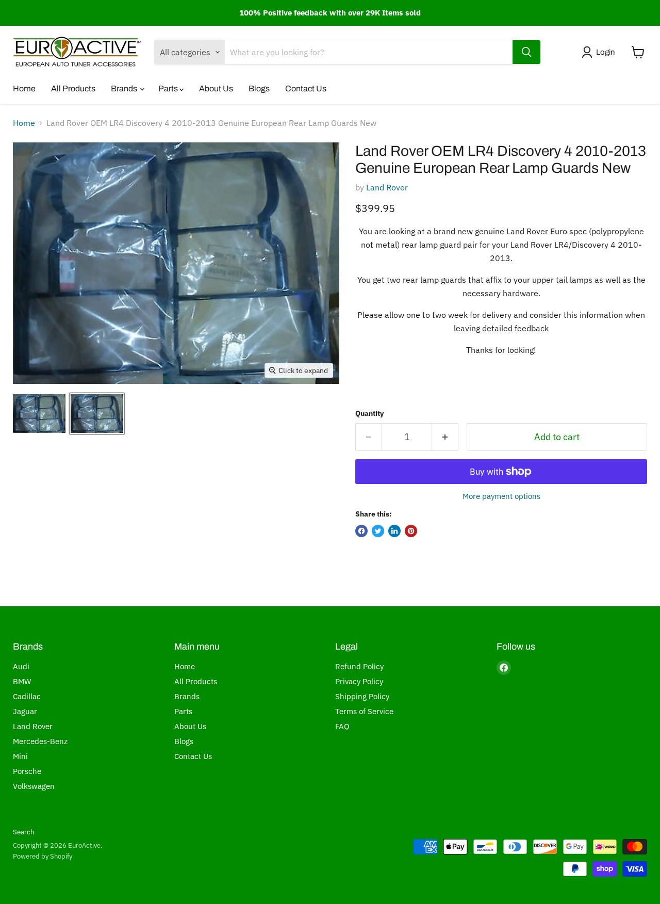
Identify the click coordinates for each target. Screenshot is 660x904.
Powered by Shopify (42, 856)
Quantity (369, 413)
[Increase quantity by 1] (445, 437)
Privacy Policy (359, 681)
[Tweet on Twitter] (378, 531)
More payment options (501, 496)
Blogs (259, 88)
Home (24, 88)
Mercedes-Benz (40, 741)
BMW (22, 681)
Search (23, 832)
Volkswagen (34, 786)
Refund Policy (359, 666)
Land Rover (387, 187)
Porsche (27, 771)
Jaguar (25, 711)
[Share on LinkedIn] (394, 531)
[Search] (526, 52)
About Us (216, 88)
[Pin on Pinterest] (411, 531)
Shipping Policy (362, 696)
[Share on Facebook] (361, 531)
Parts (168, 88)
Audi (21, 666)
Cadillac (27, 696)
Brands (125, 88)
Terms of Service (364, 711)
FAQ (342, 726)
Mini (20, 756)
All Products (73, 88)
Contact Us (305, 88)
